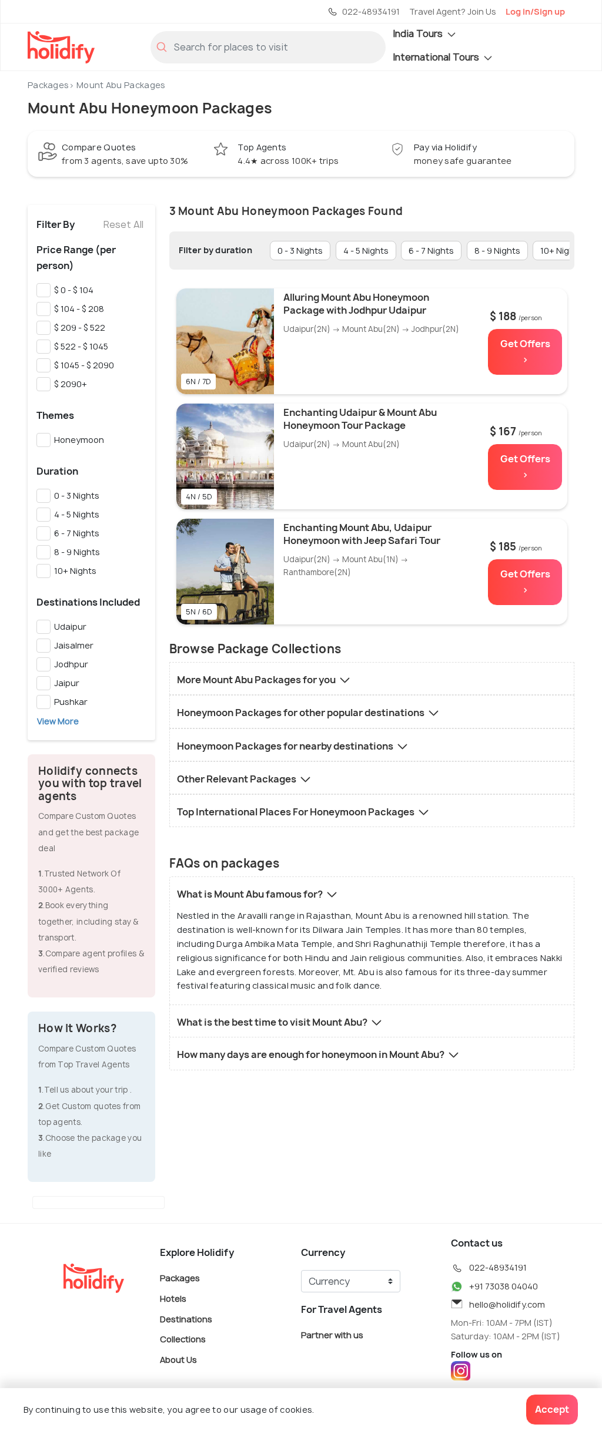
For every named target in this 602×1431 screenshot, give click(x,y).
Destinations (186, 1318)
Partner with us (332, 1335)
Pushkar (69, 701)
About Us (178, 1359)
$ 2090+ (69, 383)
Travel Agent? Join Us (452, 11)
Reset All (123, 224)
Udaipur (68, 626)
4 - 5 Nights (75, 514)
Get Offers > (525, 351)
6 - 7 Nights (75, 533)
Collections (183, 1339)
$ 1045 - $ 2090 (82, 365)
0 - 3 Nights (75, 495)
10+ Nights (73, 570)
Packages (48, 84)
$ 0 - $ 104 (72, 289)
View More (58, 721)
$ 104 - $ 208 (77, 308)
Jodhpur (69, 664)
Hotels (173, 1298)
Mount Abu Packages (120, 84)
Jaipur (65, 682)
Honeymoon (77, 439)
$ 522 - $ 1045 (79, 346)
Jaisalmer (72, 645)
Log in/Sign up (535, 11)
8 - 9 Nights (75, 551)
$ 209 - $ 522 (78, 327)
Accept (552, 1409)
